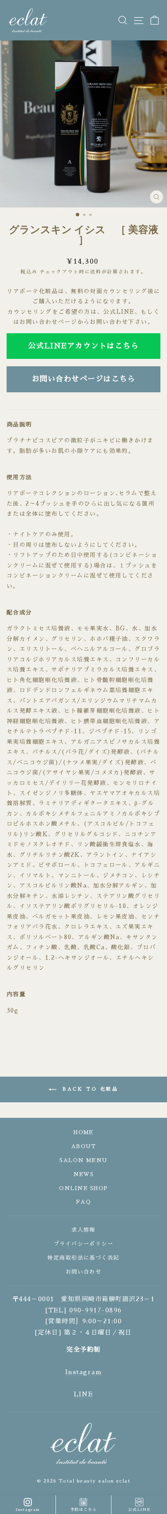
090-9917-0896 (95, 1310)
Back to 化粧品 (88, 1089)
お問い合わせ (84, 1271)
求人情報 (83, 1229)
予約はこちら (83, 1510)
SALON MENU (83, 1160)
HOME (83, 1132)
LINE (83, 1394)
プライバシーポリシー (84, 1243)
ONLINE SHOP (83, 1188)
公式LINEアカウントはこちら (83, 346)
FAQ (83, 1201)
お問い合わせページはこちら (83, 379)
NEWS (83, 1174)
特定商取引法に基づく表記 (83, 1257)
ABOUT (83, 1146)
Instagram (83, 1372)
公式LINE (139, 1510)
